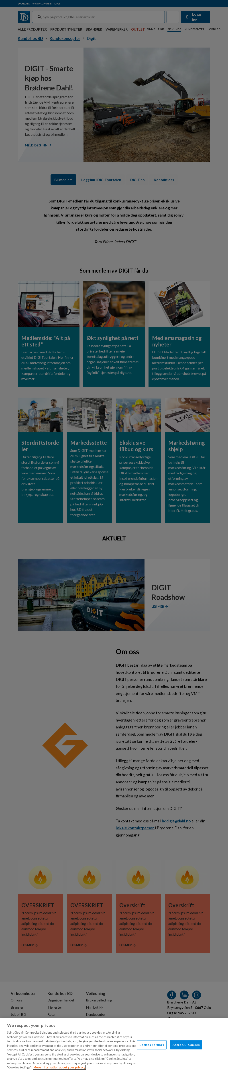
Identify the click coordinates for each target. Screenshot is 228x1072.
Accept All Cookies (186, 1044)
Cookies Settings (151, 1044)
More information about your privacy (59, 1067)
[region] (114, 1045)
